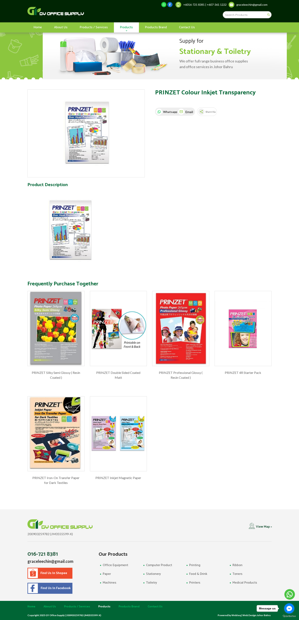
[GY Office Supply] (77, 11)
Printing (194, 565)
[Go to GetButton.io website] (289, 616)
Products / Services (94, 27)
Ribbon (237, 565)
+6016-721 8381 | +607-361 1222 (205, 4)
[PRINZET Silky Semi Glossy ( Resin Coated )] (56, 328)
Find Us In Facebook (55, 588)
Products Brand (156, 27)
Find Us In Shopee (53, 573)
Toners (237, 574)
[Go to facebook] (289, 608)
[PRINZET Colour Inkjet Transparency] (86, 133)
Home (38, 27)
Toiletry (151, 582)
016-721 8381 (42, 554)
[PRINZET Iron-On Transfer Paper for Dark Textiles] (56, 433)
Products (126, 27)
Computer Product (159, 565)
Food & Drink (198, 574)
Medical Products (244, 582)
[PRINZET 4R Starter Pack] (243, 328)
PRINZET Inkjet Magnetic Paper (118, 478)
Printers (194, 582)
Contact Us (187, 27)
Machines (109, 582)
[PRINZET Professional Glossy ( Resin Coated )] (180, 328)
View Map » (264, 526)
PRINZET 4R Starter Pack (243, 372)
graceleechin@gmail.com (50, 561)
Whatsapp (169, 112)
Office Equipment (115, 565)
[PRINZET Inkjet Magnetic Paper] (118, 433)
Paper (107, 574)
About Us (61, 27)
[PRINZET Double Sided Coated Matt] (118, 328)
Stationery (153, 574)
